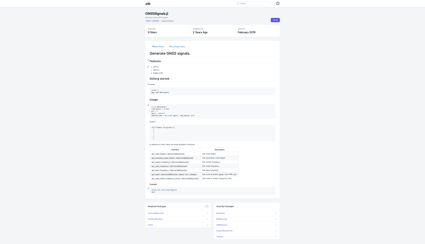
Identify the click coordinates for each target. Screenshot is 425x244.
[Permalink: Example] (148, 188)
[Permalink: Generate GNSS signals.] (148, 60)
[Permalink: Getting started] (148, 84)
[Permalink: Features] (148, 67)
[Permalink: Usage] (148, 105)
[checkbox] (206, 206)
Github (275, 20)
